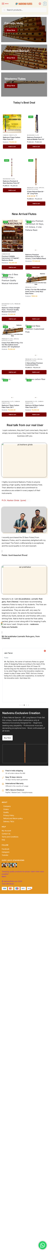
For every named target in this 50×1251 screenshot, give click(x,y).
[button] (45, 3)
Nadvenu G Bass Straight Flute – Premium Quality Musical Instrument (11, 310)
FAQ (3, 842)
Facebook (5, 851)
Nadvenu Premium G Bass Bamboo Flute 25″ (11, 182)
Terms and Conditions (10, 839)
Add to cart (12, 146)
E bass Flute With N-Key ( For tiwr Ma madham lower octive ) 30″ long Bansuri (12, 345)
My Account (6, 833)
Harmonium (6, 254)
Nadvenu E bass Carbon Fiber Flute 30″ (11, 138)
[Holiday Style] (24, 57)
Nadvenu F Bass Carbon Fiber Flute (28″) (10, 406)
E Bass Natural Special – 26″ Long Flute (35, 192)
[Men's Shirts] (24, 29)
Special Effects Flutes (35, 188)
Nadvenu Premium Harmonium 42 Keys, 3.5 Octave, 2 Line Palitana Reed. (35, 257)
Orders (6, 812)
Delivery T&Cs (8, 824)
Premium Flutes (32, 187)
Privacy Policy (8, 818)
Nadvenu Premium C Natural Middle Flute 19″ (35, 138)
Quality (6, 815)
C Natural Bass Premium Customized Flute (34, 364)
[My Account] (39, 3)
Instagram (5, 854)
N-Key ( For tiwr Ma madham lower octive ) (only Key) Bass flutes (35, 291)
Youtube (5, 857)
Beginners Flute (33, 135)
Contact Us (6, 836)
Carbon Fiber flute (10, 135)
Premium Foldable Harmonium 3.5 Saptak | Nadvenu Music (10, 258)
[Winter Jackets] (24, 84)
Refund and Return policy (13, 821)
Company (7, 809)
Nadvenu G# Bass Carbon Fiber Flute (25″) (34, 406)
